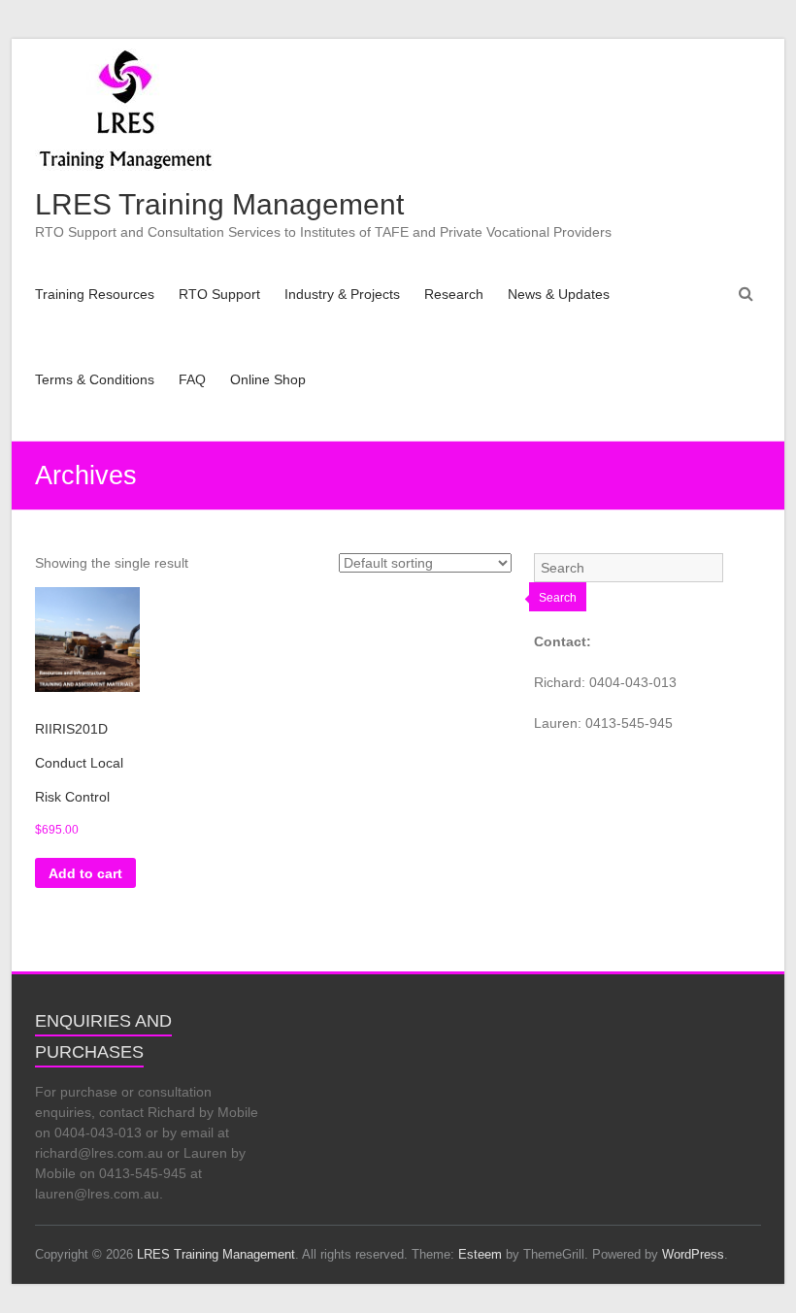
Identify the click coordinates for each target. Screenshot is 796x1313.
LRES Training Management (219, 204)
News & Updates (559, 294)
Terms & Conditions (94, 379)
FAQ (192, 379)
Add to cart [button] (85, 873)
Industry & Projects (342, 294)
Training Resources (94, 294)
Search (558, 598)
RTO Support (219, 294)
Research (453, 294)
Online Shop (268, 379)
